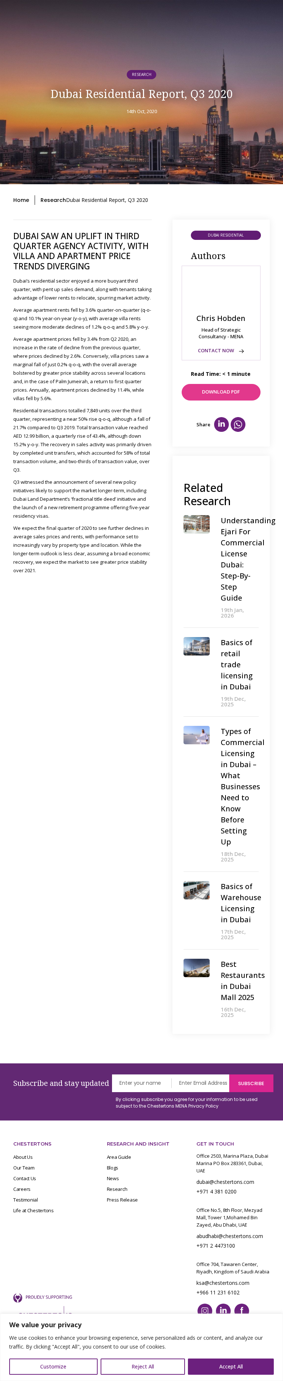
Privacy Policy (203, 1106)
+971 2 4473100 (215, 1245)
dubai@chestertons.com (225, 1181)
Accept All (231, 1366)
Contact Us (24, 1178)
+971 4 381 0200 (216, 1191)
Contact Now (216, 350)
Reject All (143, 1366)
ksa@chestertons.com (222, 1282)
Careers (22, 1189)
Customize (53, 1366)
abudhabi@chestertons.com (229, 1236)
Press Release (122, 1199)
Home (21, 200)
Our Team (24, 1167)
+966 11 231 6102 (218, 1292)
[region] (141, 1347)
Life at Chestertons (33, 1210)
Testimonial (25, 1199)
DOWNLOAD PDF (221, 391)
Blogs (113, 1167)
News (113, 1178)
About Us (23, 1157)
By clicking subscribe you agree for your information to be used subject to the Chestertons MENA (187, 1102)
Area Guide (119, 1157)
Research (53, 200)
